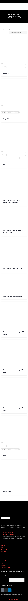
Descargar (5, 517)
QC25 (4, 456)
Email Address (5, 580)
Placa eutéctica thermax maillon (12, 296)
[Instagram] (6, 590)
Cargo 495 (6, 73)
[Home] (14, 507)
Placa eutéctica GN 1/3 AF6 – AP (12, 268)
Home (10, 14)
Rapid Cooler (7, 491)
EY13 (4, 164)
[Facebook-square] (2, 590)
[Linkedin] (9, 590)
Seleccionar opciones (2, 59)
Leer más (2, 193)
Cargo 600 (6, 119)
